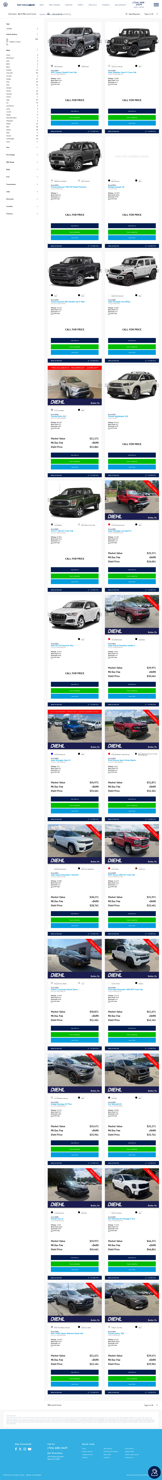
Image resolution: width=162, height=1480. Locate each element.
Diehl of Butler (56, 131)
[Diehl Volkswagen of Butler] (5, 4)
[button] (100, 41)
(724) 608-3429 (139, 3)
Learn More (74, 123)
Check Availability (74, 117)
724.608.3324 (94, 131)
